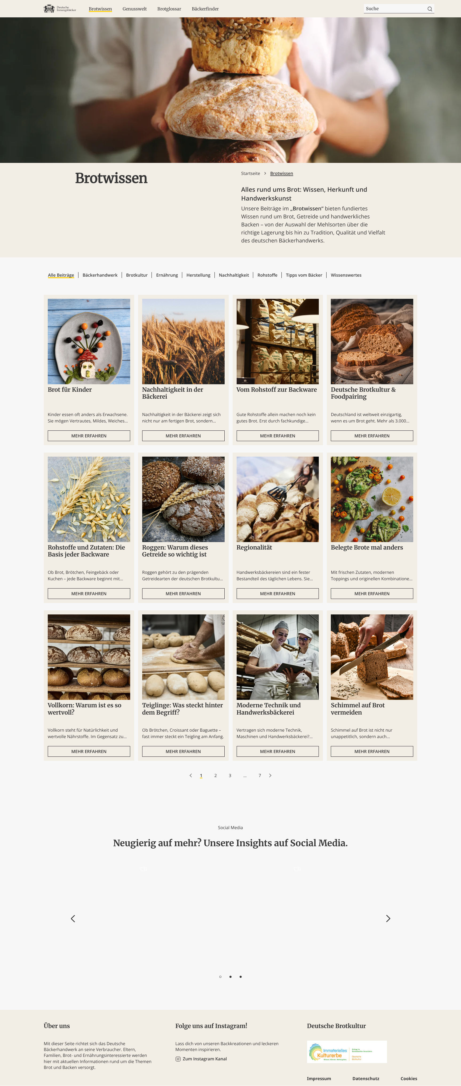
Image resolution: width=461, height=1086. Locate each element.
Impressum (319, 1078)
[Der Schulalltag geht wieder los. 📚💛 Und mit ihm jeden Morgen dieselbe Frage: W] (115, 915)
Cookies (409, 1078)
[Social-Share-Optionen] (84, 964)
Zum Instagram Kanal (205, 1059)
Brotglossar (169, 8)
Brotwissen (100, 8)
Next (388, 919)
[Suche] (430, 8)
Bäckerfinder (205, 8)
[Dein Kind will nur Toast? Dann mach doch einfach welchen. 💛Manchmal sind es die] (269, 915)
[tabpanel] (115, 915)
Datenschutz (365, 1078)
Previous (73, 919)
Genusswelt (135, 8)
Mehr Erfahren (88, 436)
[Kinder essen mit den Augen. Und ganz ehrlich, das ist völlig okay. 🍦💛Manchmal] (346, 915)
